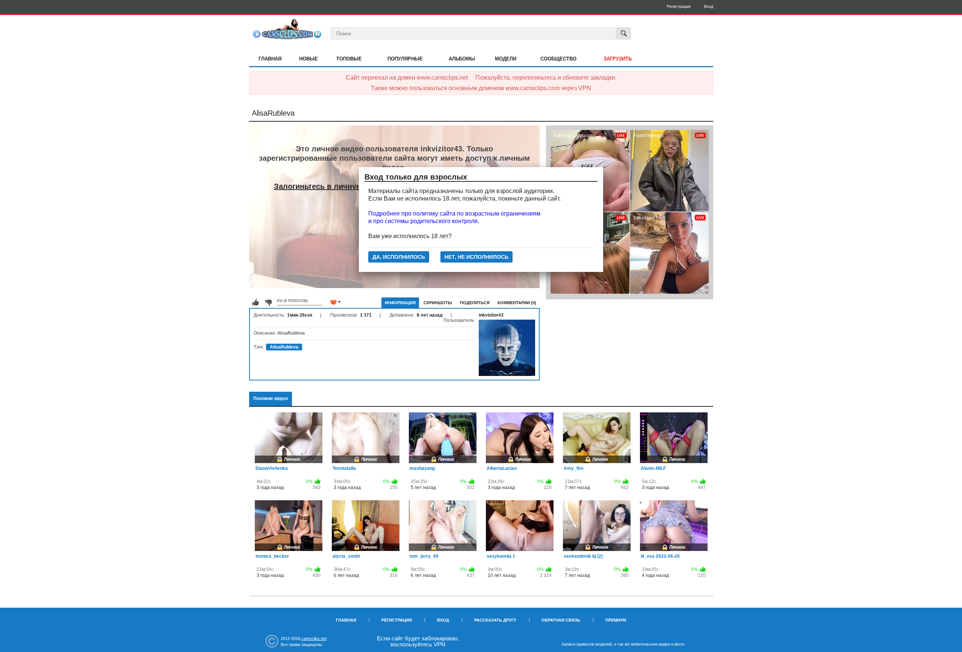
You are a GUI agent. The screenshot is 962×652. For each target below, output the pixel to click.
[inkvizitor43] (507, 348)
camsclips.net (314, 638)
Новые (308, 59)
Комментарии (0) (517, 302)
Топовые (349, 59)
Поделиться (475, 302)
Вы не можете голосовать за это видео (255, 302)
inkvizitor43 (491, 315)
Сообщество (558, 59)
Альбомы (462, 59)
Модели (505, 59)
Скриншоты (438, 302)
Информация (400, 302)
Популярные (405, 59)
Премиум (615, 620)
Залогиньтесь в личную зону (328, 186)
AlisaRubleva (284, 347)
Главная (270, 59)
